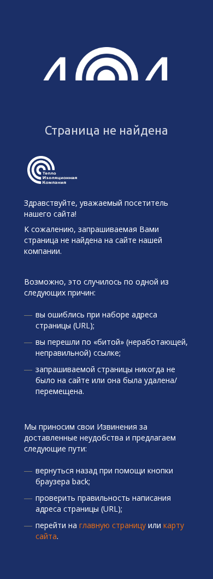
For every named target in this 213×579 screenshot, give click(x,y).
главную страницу (112, 525)
